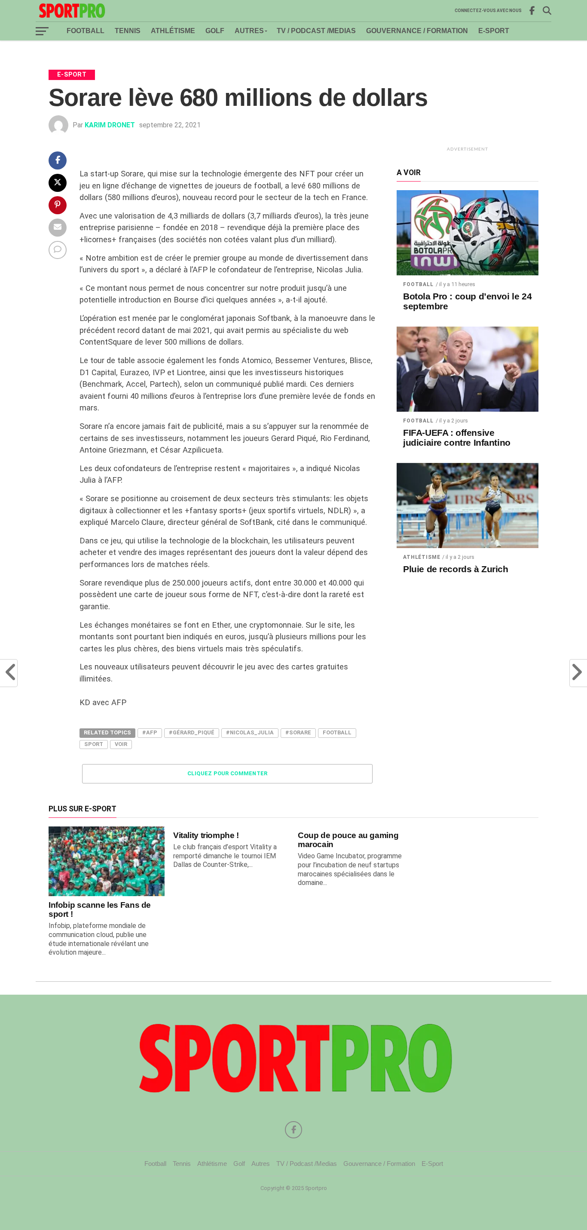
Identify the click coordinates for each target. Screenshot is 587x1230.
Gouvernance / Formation (417, 30)
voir (121, 744)
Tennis (128, 30)
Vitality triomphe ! (206, 835)
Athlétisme (173, 30)
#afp (149, 732)
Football (85, 30)
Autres (249, 30)
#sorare (298, 732)
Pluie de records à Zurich (455, 569)
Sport (93, 744)
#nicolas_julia (250, 732)
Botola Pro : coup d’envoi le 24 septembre (467, 301)
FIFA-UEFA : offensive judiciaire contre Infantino (457, 437)
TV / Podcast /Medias (316, 30)
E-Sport (493, 30)
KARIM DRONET (110, 125)
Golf (214, 30)
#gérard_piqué (191, 732)
